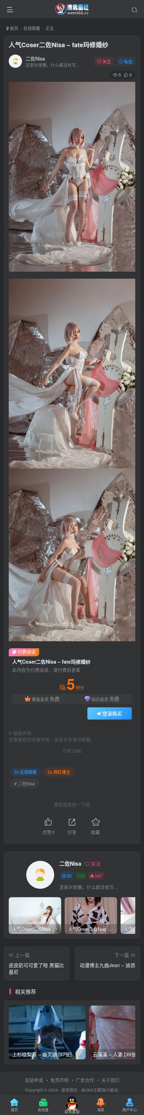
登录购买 (112, 713)
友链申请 (34, 1080)
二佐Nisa (35, 58)
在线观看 (31, 28)
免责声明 (59, 1080)
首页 (13, 28)
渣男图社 (69, 1090)
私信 (128, 61)
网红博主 (61, 772)
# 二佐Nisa (24, 783)
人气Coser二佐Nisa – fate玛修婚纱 (58, 44)
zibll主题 (93, 1090)
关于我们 (110, 1080)
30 (69, 876)
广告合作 (85, 1080)
